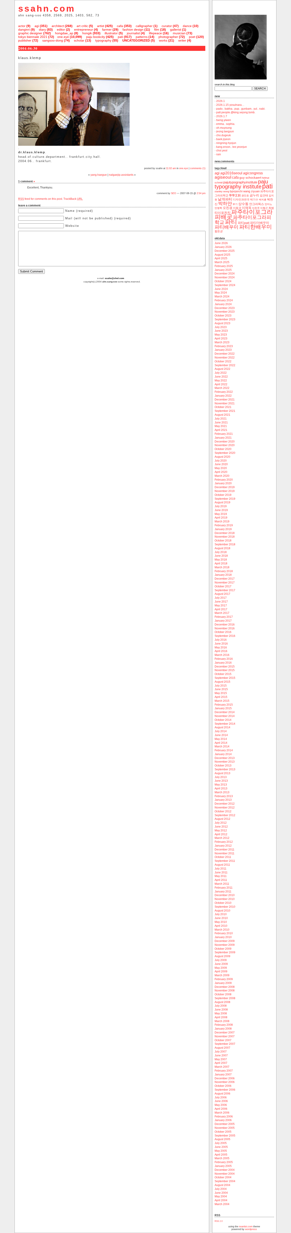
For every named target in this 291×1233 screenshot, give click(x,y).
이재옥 (246, 208)
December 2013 (225, 758)
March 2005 (222, 1158)
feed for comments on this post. (40, 198)
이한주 (256, 208)
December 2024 (225, 273)
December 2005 (225, 1124)
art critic (82, 26)
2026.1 (220, 101)
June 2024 (221, 289)
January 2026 (223, 247)
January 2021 (223, 437)
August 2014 (222, 727)
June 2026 (221, 243)
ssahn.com (46, 8)
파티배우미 (226, 227)
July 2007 (221, 1051)
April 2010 (221, 925)
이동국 (237, 207)
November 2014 (225, 716)
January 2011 (223, 891)
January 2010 (223, 937)
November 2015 (225, 670)
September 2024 (225, 285)
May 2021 (221, 426)
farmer (107, 29)
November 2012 (225, 807)
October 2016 (223, 632)
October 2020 (223, 449)
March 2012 (222, 838)
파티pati (243, 223)
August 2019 (222, 502)
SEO (173, 193)
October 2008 (223, 994)
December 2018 (225, 533)
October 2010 (223, 902)
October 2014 (223, 720)
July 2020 (221, 460)
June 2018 (221, 555)
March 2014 (222, 746)
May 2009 (221, 967)
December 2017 (225, 578)
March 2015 (222, 700)
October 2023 (223, 315)
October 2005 (223, 1131)
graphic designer (30, 33)
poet (192, 37)
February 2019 (224, 525)
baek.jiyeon (223, 139)
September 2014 (225, 723)
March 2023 (222, 342)
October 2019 (223, 495)
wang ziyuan (251, 191)
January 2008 (223, 1028)
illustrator (111, 33)
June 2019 (221, 510)
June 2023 (221, 330)
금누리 (254, 195)
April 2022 (221, 384)
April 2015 (221, 697)
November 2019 (225, 491)
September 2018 (225, 544)
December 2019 (225, 487)
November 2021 (225, 403)
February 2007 (224, 1070)
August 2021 (222, 414)
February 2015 (224, 704)
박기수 (254, 199)
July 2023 (221, 327)
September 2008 (225, 998)
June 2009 (221, 964)
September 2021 (225, 411)
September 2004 (225, 1181)
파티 (231, 221)
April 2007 (221, 1063)
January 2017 (223, 620)
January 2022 (223, 395)
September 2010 (225, 906)
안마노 (268, 204)
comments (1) (198, 168)
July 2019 (221, 506)
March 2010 (222, 929)
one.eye (63, 37)
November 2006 (225, 1082)
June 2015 (221, 689)
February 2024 (224, 300)
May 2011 (221, 876)
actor (21, 26)
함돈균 (219, 231)
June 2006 (221, 1101)
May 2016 (221, 647)
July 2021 (221, 418)
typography (103, 40)
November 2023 (225, 311)
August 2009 (222, 956)
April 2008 (221, 1017)
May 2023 (221, 334)
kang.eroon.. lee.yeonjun (231, 146)
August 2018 (222, 548)
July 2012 (221, 822)
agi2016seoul (231, 173)
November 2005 (225, 1127)
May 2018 (221, 559)
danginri (24, 29)
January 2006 (223, 1120)
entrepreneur (83, 29)
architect (58, 26)
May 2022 (221, 380)
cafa (120, 26)
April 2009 (221, 971)
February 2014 (224, 750)
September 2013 (225, 769)
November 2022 (225, 357)
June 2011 (221, 872)
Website (72, 225)
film (156, 29)
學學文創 (235, 195)
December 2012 (225, 803)
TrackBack (73, 198)
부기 (235, 204)
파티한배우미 (255, 227)
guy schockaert (250, 177)
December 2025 (225, 250)
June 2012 (221, 826)
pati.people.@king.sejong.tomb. (235, 112)
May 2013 (221, 784)
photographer (168, 37)
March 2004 (222, 1204)
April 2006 (221, 1108)
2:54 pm (201, 193)
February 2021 (224, 433)
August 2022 (222, 369)
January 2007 (223, 1074)
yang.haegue (98, 174)
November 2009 (225, 944)
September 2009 (225, 952)
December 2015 (225, 666)
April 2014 (221, 742)
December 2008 (225, 986)
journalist (133, 33)
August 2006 (222, 1093)
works (163, 40)
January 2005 (223, 1166)
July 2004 (221, 1189)
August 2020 (222, 456)
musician (179, 33)
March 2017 (222, 613)
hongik (87, 33)
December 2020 (225, 441)
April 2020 (221, 472)
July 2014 (221, 731)
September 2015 (225, 678)
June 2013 (221, 780)
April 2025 (221, 258)
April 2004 (221, 1200)
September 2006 (225, 1089)
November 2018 (225, 536)
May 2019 (221, 514)
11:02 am (171, 168)
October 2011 (223, 857)
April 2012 (221, 834)
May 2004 (221, 1196)
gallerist (175, 29)
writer (182, 40)
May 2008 (221, 1013)
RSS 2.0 (219, 1221)
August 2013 (222, 773)
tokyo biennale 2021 (32, 37)
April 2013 (221, 788)
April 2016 (221, 651)
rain (218, 154)
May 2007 (221, 1059)
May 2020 (221, 468)
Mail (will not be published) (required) (98, 218)
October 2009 (223, 948)
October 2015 (223, 674)
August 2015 (222, 681)
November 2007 (225, 1036)
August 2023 (222, 323)
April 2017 (221, 609)
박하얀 (225, 203)
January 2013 (223, 799)
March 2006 (222, 1112)
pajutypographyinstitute (240, 182)
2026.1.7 (221, 116)
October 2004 (223, 1177)
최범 (271, 207)
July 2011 (220, 868)
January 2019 (223, 529)
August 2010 (222, 910)
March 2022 (222, 388)
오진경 (227, 208)
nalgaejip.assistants (121, 174)
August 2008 (222, 1002)
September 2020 (225, 453)
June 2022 (221, 376)
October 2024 (223, 281)
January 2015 (223, 708)
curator (167, 26)
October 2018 (223, 540)
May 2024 (221, 292)
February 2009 (224, 979)
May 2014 (221, 739)
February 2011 (224, 887)
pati (120, 37)
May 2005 (221, 1150)
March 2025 (222, 262)
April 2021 (221, 430)
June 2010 (221, 918)
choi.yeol (221, 150)
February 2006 (224, 1116)
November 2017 (225, 582)
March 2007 (222, 1066)
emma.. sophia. (225, 124)
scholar (79, 40)
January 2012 (223, 845)
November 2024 (225, 277)
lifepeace (155, 33)
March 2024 (222, 296)
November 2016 (225, 628)
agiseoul (223, 177)
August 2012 (222, 818)
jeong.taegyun (225, 131)
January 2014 (223, 754)
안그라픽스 (256, 204)
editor (61, 29)
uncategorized (136, 40)
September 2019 (225, 498)
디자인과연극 (241, 199)
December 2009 (225, 941)
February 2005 (224, 1162)
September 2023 (225, 319)
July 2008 (221, 1005)
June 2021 (221, 422)
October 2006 (223, 1085)
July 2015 (221, 685)
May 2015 (221, 693)
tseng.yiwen (223, 120)
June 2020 (221, 464)
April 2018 (221, 563)
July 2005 (221, 1143)
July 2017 (221, 597)
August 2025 (222, 254)
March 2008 (222, 1021)
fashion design (133, 29)
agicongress (253, 173)
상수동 (243, 204)
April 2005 (221, 1154)
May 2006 (221, 1105)
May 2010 (221, 922)
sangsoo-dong (52, 40)
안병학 (218, 208)
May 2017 (221, 605)
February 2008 (224, 1024)
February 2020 (224, 479)
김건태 (264, 195)
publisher (24, 40)
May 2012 (221, 830)
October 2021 (223, 407)
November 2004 (225, 1173)
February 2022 (224, 391)
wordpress (251, 1229)
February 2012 (224, 841)
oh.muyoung (224, 127)
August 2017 (222, 593)
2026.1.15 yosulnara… (230, 104)
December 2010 (225, 895)
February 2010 (224, 933)
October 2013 (223, 765)
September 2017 (225, 590)
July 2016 (221, 639)
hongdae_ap (64, 33)
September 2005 (225, 1135)
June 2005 (221, 1147)
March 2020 (222, 475)
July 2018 (221, 552)
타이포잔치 (223, 213)
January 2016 (223, 662)
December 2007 (225, 1032)
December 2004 (225, 1169)
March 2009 (222, 975)
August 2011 (222, 864)
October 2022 (223, 361)
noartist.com (246, 1226)
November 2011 (224, 853)
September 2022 (225, 365)
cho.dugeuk (223, 135)
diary (42, 29)
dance (187, 26)
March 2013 (222, 792)
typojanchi (236, 191)
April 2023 (221, 338)
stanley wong (222, 191)
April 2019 (221, 517)
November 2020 (225, 445)
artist (100, 26)
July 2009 (221, 960)
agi (37, 26)
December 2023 (225, 308)
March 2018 (222, 567)
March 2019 (222, 521)
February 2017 (224, 616)
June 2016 (221, 643)
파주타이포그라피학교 (243, 220)
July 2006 (221, 1097)
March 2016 (222, 655)
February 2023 (224, 346)
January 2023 (223, 349)
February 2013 (224, 796)
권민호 (245, 195)
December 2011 (224, 849)
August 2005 (222, 1139)
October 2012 (223, 811)
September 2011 (225, 860)
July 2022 (221, 372)
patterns (142, 37)
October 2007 (223, 1040)
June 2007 (221, 1055)
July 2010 (221, 914)
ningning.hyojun (226, 143)
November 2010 (225, 899)
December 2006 (225, 1078)
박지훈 (262, 199)
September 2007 (225, 1043)
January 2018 (223, 574)
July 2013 (221, 777)
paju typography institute (241, 184)
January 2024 (223, 304)
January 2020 (223, 483)
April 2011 (221, 880)
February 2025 (224, 266)
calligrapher (144, 26)
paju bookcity (95, 37)
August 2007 (222, 1047)
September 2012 (225, 815)
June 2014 (221, 735)
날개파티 (225, 199)
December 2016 (225, 624)
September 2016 (225, 636)
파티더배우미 (259, 223)
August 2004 (222, 1185)
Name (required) (79, 211)
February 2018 (224, 571)
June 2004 (221, 1192)
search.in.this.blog (225, 84)
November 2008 (225, 990)
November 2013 (225, 761)
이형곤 (264, 208)
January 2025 (223, 270)
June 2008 (221, 1009)
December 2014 (225, 712)
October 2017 (223, 586)
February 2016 (224, 658)
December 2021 (225, 399)
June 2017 (221, 601)
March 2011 (222, 883)
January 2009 (223, 983)
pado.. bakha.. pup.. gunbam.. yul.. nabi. (240, 108)
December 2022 (225, 353)
